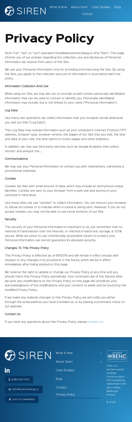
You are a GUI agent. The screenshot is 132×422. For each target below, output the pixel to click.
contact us (95, 322)
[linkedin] (7, 370)
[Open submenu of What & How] (101, 353)
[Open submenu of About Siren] (101, 362)
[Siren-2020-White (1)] (25, 7)
